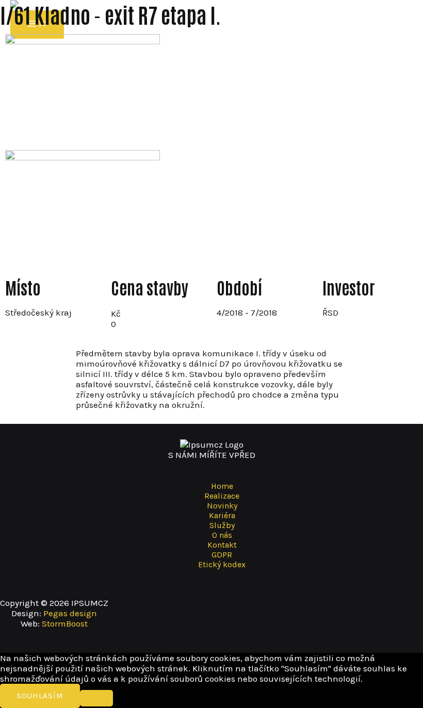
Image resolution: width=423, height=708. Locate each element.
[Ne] (96, 698)
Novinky (222, 506)
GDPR (222, 554)
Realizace (221, 496)
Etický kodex (222, 564)
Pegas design (70, 613)
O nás (222, 535)
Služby (222, 525)
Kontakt (222, 545)
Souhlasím (40, 695)
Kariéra (222, 515)
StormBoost (65, 623)
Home (222, 486)
